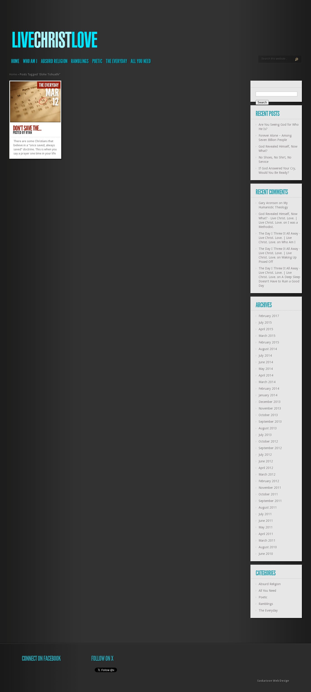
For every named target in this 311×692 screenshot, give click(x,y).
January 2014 (268, 395)
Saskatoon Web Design (273, 680)
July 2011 (265, 514)
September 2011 (270, 501)
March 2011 (267, 540)
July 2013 (265, 435)
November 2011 (270, 488)
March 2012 (267, 474)
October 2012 (268, 441)
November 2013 (270, 408)
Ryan (29, 132)
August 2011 (268, 507)
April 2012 (266, 468)
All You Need (141, 61)
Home (15, 61)
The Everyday (116, 61)
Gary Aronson (268, 203)
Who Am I (30, 61)
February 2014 (269, 388)
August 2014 (268, 349)
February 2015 (269, 342)
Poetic (97, 61)
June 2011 (266, 521)
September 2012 (270, 448)
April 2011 (266, 534)
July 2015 (265, 322)
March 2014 (267, 382)
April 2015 (266, 329)
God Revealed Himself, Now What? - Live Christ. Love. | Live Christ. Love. (278, 218)
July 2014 (265, 355)
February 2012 (269, 481)
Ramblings (80, 61)
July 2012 (265, 454)
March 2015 (267, 336)
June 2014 (266, 362)
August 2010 (268, 547)
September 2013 (270, 421)
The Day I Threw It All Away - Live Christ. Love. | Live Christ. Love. (279, 238)
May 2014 (266, 369)
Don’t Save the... (27, 128)
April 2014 (266, 375)
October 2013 (268, 415)
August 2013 (268, 428)
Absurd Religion (54, 61)
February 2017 (269, 316)
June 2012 (266, 461)
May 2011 (266, 527)
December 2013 (270, 402)
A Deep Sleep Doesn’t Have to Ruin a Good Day (279, 281)
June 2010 (266, 554)
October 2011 (268, 494)
